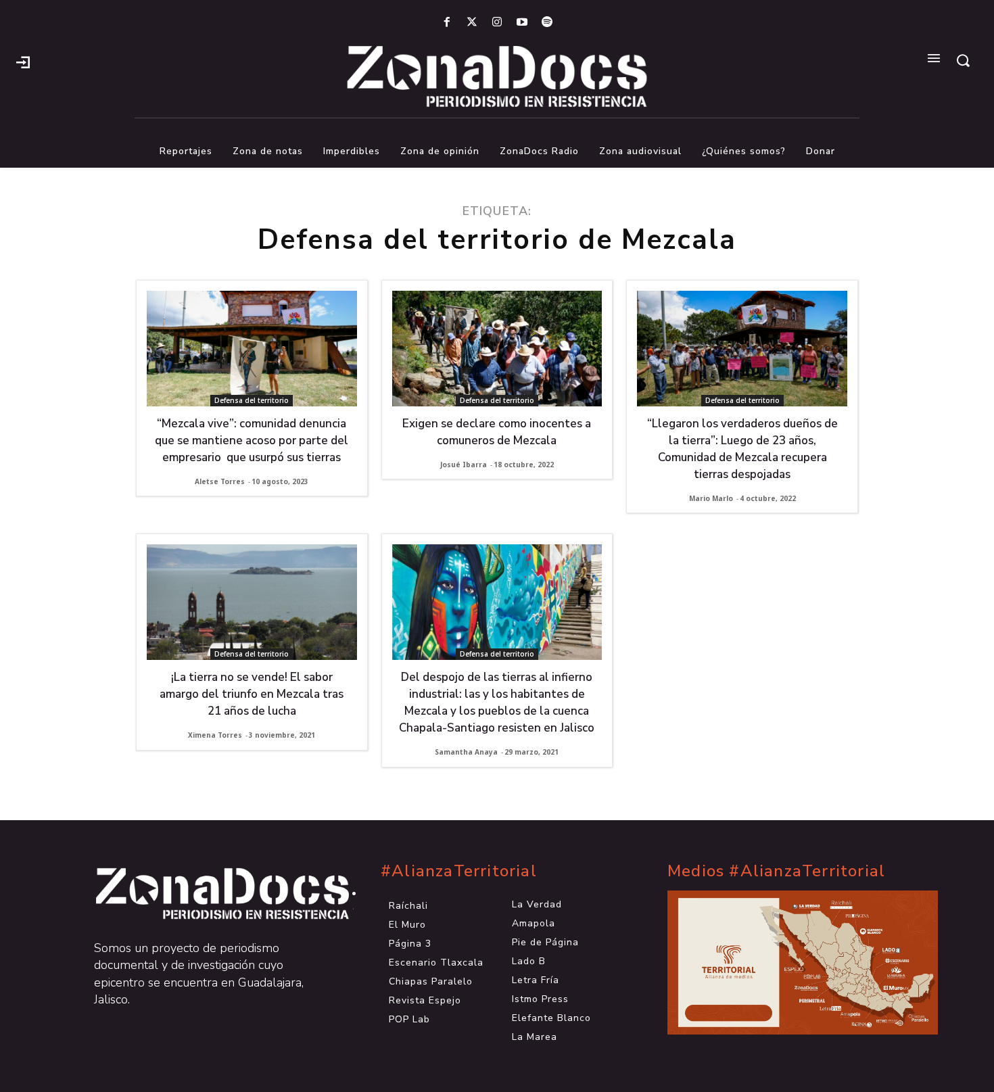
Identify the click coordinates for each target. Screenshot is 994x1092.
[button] (963, 60)
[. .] (210, 894)
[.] (23, 60)
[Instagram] (497, 23)
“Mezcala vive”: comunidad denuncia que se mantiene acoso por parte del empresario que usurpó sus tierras (251, 440)
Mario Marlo (711, 498)
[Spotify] (547, 23)
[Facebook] (446, 23)
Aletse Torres (220, 481)
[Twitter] (472, 23)
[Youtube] (522, 23)
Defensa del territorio (251, 400)
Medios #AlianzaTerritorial (776, 871)
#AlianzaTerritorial (459, 871)
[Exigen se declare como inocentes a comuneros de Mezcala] (497, 348)
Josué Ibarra (463, 464)
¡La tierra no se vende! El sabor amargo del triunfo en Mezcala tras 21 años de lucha (252, 694)
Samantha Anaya (466, 752)
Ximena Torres (215, 735)
